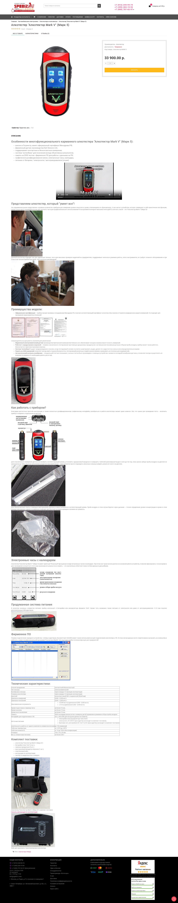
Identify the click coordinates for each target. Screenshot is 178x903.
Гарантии (51, 17)
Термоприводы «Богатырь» (59, 873)
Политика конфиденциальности (61, 881)
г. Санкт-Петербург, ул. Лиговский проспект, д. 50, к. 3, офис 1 (28, 885)
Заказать (134, 70)
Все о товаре (18, 33)
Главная (14, 21)
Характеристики (31, 33)
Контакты (100, 17)
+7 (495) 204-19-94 (124, 7)
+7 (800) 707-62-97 (124, 9)
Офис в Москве (111, 17)
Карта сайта (54, 889)
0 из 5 (23, 29)
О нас (52, 876)
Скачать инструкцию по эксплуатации (24, 812)
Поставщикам (78, 17)
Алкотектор (120, 44)
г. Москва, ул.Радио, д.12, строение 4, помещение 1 (27, 879)
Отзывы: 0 (29, 29)
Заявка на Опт (90, 17)
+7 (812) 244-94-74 (124, 5)
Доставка (60, 17)
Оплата (68, 17)
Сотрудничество (55, 871)
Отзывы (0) (45, 33)
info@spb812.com (16, 876)
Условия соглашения (57, 883)
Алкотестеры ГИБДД (25, 852)
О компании (41, 17)
